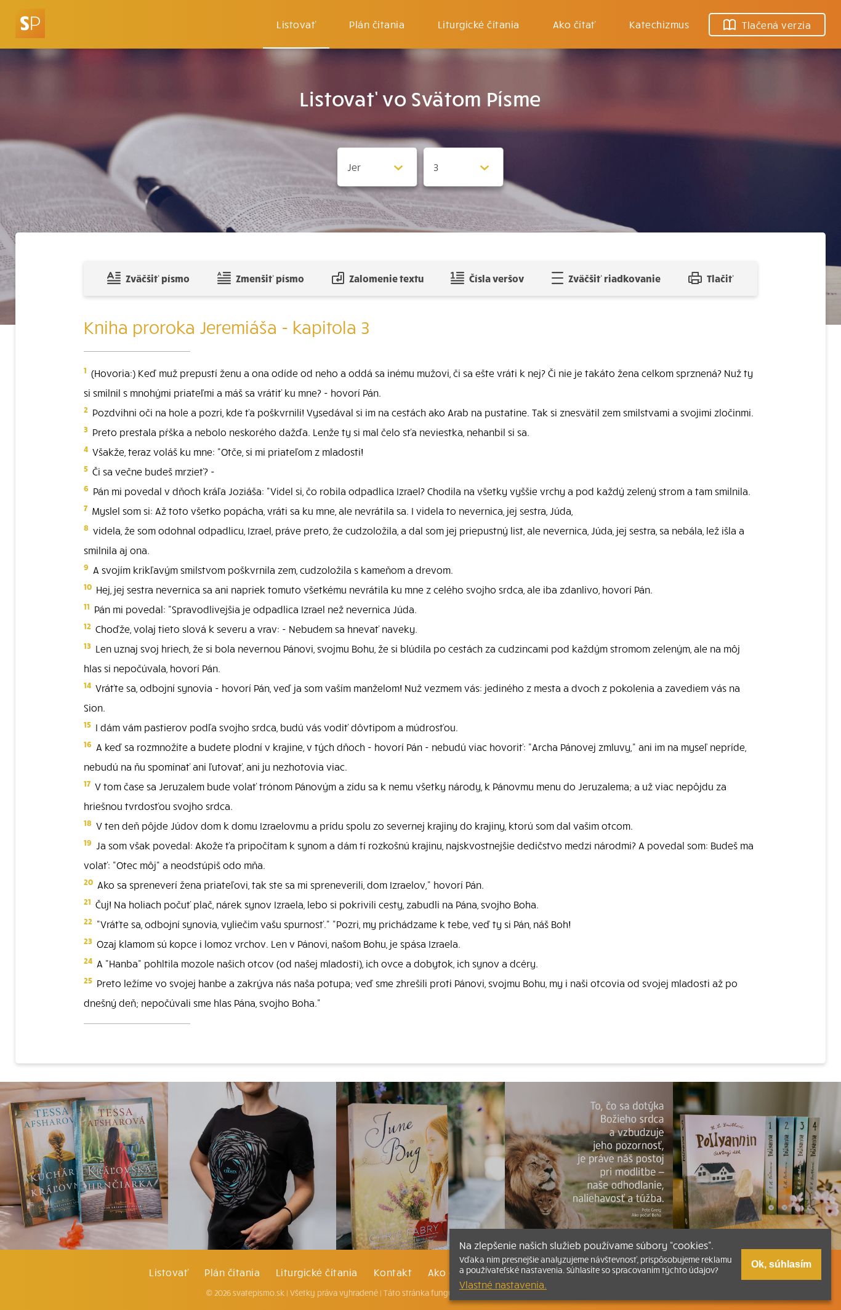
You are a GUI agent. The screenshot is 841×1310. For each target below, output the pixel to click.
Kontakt (393, 1272)
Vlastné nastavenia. (503, 1284)
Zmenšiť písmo (270, 278)
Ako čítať (574, 24)
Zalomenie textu (386, 278)
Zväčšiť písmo (158, 278)
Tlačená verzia (776, 24)
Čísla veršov (496, 278)
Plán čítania (232, 1272)
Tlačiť (720, 278)
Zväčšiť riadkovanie (614, 278)
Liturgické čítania (479, 24)
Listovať (296, 24)
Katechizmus (659, 24)
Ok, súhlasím (781, 1264)
